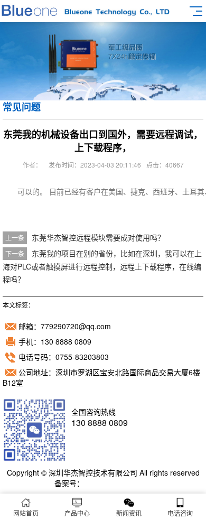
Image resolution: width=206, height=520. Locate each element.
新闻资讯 (129, 512)
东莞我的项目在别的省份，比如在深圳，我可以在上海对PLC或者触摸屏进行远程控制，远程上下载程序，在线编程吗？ (102, 266)
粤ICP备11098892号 (118, 483)
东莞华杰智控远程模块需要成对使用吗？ (98, 237)
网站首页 (26, 512)
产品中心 (77, 512)
